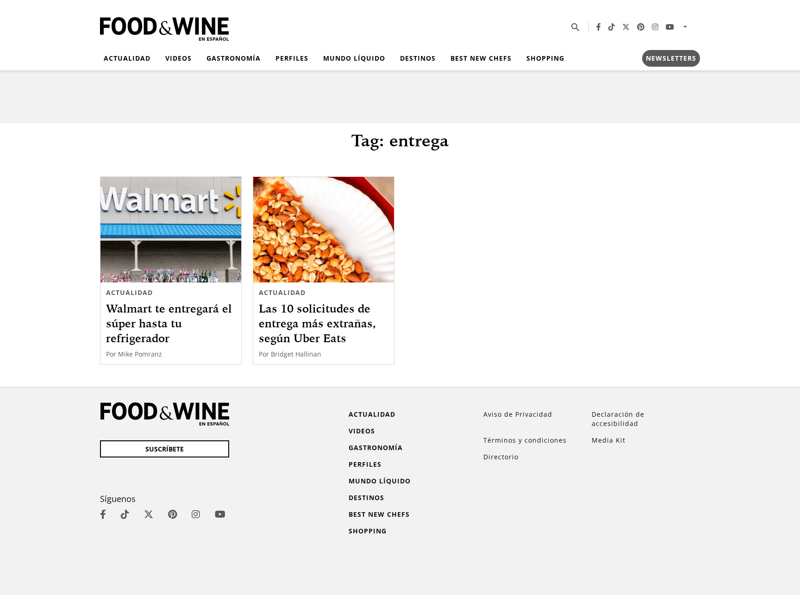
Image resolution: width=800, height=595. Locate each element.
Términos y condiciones (525, 440)
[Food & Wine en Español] (164, 27)
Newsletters (671, 58)
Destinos (418, 58)
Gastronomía (233, 58)
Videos (178, 58)
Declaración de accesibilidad (618, 419)
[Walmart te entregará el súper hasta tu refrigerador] (170, 229)
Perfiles (291, 58)
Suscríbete (164, 449)
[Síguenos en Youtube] (670, 26)
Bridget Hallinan (296, 354)
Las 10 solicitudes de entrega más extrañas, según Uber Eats (317, 323)
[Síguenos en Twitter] (626, 26)
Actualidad (127, 58)
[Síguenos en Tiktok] (611, 26)
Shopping (545, 58)
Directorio (501, 456)
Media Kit (608, 440)
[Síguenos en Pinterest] (640, 26)
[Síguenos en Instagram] (655, 26)
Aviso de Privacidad (517, 414)
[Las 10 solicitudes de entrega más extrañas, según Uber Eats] (323, 229)
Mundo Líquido (354, 58)
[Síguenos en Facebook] (598, 26)
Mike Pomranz (140, 354)
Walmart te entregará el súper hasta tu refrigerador (169, 323)
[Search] (575, 27)
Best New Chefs (481, 58)
